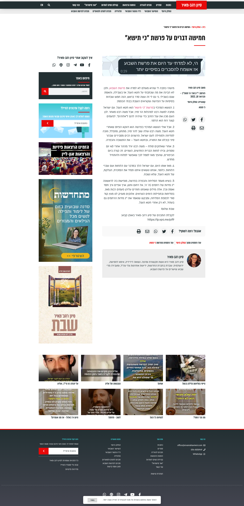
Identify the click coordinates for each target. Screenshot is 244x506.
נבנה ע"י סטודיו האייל (69, 465)
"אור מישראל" (90, 5)
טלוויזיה (118, 11)
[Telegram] (75, 64)
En (42, 5)
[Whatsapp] (54, 64)
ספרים (158, 5)
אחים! (160, 384)
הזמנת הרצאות (129, 5)
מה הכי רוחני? (199, 417)
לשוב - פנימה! (114, 417)
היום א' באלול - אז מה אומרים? (64, 417)
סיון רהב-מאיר (191, 5)
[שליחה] (48, 123)
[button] (49, 5)
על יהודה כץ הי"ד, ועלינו (67, 384)
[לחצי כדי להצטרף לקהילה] (65, 220)
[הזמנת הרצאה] (65, 158)
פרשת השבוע (117, 88)
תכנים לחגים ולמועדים (102, 11)
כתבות (168, 5)
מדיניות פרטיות (71, 469)
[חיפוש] (45, 91)
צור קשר (76, 5)
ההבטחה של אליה (113, 384)
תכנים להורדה (146, 5)
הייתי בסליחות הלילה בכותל (193, 384)
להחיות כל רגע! (156, 417)
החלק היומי (166, 11)
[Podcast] (61, 64)
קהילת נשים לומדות (109, 5)
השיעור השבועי (151, 11)
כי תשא (202, 107)
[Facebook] (89, 64)
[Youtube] (82, 64)
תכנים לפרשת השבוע (80, 11)
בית (203, 27)
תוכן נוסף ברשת (114, 466)
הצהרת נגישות (157, 473)
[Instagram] (68, 64)
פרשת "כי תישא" (143, 107)
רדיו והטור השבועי (133, 11)
